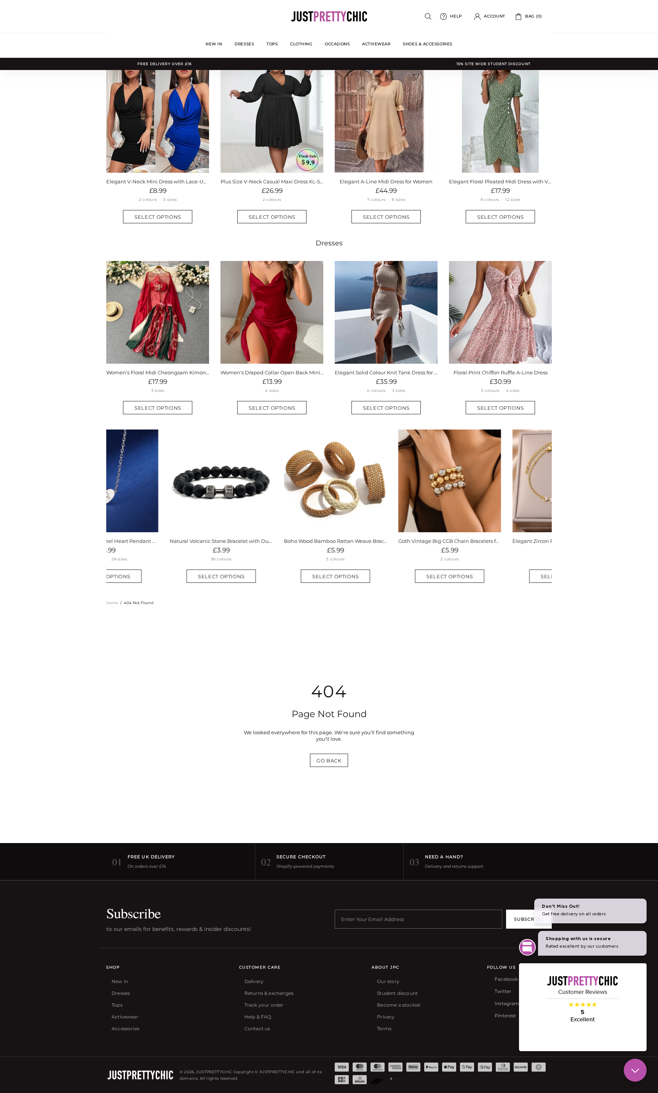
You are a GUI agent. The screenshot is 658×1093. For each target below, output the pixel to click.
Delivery (254, 981)
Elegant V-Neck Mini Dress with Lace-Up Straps (157, 181)
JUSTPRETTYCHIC (329, 16)
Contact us (257, 1028)
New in (120, 981)
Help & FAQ (258, 1017)
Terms (384, 1028)
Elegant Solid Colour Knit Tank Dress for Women (386, 372)
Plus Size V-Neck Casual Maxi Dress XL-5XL (271, 181)
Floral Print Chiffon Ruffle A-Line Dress (501, 372)
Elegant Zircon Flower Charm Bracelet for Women (500, 541)
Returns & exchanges (269, 993)
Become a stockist (398, 1005)
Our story (388, 981)
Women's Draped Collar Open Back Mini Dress (271, 372)
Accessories (125, 1028)
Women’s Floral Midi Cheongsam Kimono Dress (157, 372)
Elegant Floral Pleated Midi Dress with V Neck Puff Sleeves (500, 181)
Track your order (264, 1005)
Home (112, 602)
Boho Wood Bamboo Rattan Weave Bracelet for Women (271, 541)
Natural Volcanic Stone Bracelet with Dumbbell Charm (157, 541)
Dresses (329, 243)
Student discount (397, 993)
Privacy (385, 1017)
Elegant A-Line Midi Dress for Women (386, 181)
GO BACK (329, 760)
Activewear (125, 1017)
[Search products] (428, 17)
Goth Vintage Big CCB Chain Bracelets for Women (386, 541)
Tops (117, 1005)
